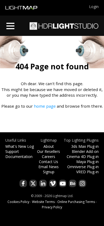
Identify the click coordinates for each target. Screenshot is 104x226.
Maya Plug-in (87, 161)
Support (12, 151)
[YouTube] (62, 183)
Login (94, 6)
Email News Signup (48, 169)
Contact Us (48, 161)
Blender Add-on (85, 151)
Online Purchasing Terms (76, 201)
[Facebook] (23, 183)
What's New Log (19, 146)
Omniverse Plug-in (83, 166)
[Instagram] (82, 183)
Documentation (19, 156)
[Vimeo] (53, 183)
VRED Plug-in (87, 171)
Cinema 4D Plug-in (83, 156)
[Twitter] (33, 183)
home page (45, 106)
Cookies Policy (18, 201)
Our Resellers (48, 151)
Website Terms (43, 201)
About (48, 146)
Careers (48, 156)
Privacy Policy (52, 207)
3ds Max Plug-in (85, 146)
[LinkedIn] (43, 183)
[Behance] (72, 183)
